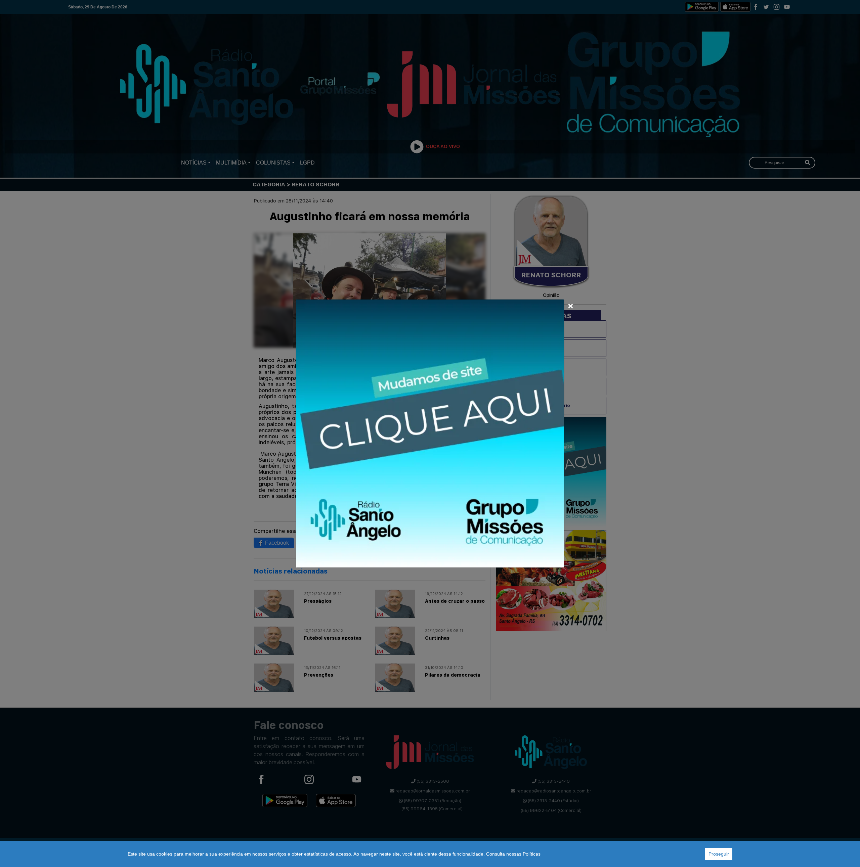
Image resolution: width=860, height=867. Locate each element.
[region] (430, 854)
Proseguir (718, 854)
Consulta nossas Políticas (513, 854)
